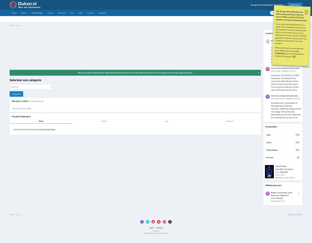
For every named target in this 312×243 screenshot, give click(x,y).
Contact (159, 228)
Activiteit (61, 13)
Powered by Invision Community (156, 233)
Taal (151, 228)
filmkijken (279, 198)
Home (14, 13)
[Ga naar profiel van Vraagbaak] (268, 42)
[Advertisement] (54, 50)
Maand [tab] (103, 121)
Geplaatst (288, 71)
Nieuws (24, 13)
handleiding (280, 53)
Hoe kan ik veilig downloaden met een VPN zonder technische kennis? (285, 96)
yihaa (278, 71)
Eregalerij (102, 13)
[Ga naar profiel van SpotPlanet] (268, 97)
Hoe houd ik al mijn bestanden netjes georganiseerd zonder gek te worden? (285, 68)
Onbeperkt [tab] (230, 121)
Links (80, 13)
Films (72, 13)
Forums (50, 13)
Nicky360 (284, 172)
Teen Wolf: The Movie (284, 169)
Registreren (295, 5)
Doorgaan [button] (16, 94)
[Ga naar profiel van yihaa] (268, 69)
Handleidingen (37, 13)
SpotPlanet (280, 98)
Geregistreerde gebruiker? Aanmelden (267, 5)
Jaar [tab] (166, 121)
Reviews (90, 13)
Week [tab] (41, 121)
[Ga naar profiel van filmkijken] (268, 194)
